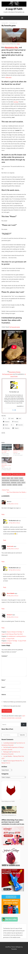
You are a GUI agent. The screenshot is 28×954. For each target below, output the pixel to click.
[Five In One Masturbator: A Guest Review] (7, 460)
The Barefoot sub (13, 23)
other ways (8, 77)
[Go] (23, 724)
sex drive (9, 484)
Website (4, 694)
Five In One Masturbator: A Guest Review (6, 465)
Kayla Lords (10, 546)
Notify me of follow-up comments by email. (15, 702)
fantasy (16, 478)
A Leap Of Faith (14, 9)
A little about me (6, 474)
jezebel (21, 478)
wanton (20, 484)
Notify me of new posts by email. (12, 706)
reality (23, 482)
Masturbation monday (18, 474)
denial (8, 478)
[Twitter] (13, 410)
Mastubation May (11, 47)
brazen (4, 478)
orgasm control (6, 482)
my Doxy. (16, 102)
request (4, 484)
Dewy (18, 44)
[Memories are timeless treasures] (18, 447)
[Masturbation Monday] (14, 372)
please (19, 482)
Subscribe (22, 735)
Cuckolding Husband (8, 743)
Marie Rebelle (10, 593)
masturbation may (14, 480)
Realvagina (6, 752)
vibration (15, 484)
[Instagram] (15, 410)
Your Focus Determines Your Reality (16, 492)
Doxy (12, 478)
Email (4, 687)
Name (4, 680)
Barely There (5, 490)
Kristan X (9, 614)
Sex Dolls (5, 747)
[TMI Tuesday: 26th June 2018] (7, 447)
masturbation (5, 480)
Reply (3, 514)
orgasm (22, 480)
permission (13, 482)
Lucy (4, 756)
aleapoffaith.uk (20, 406)
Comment (5, 656)
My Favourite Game (14, 327)
